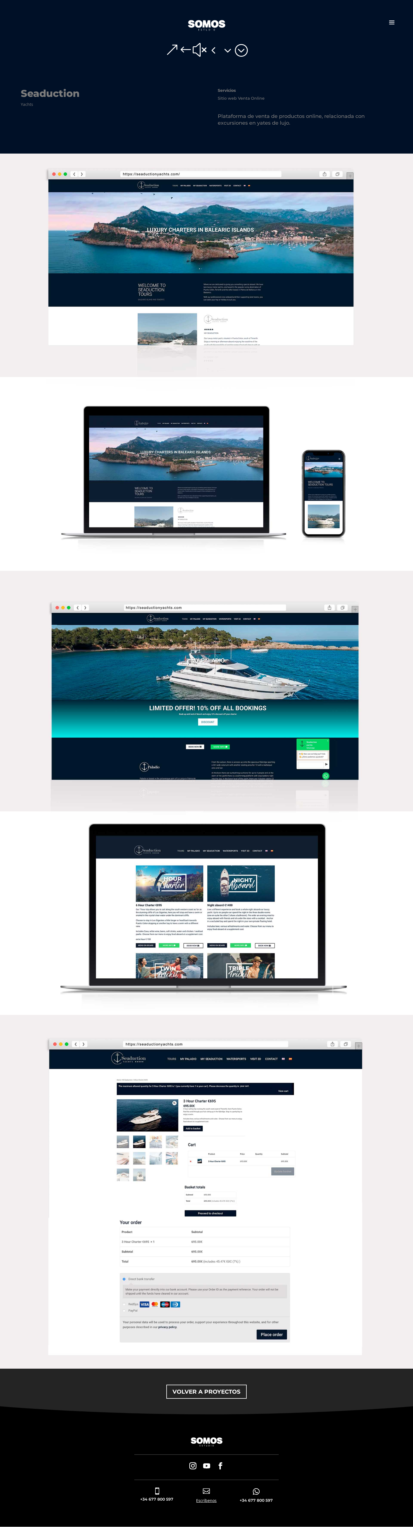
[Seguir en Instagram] (193, 1466)
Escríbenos (206, 1500)
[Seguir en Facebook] (220, 1466)
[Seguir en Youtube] (206, 1466)
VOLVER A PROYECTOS (206, 1391)
